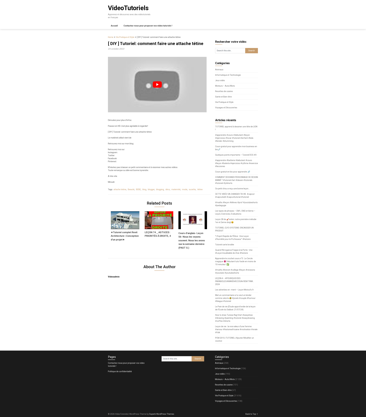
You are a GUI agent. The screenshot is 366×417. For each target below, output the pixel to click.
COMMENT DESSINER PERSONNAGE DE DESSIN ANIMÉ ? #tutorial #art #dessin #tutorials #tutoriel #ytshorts (236, 180)
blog (144, 189)
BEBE (138, 189)
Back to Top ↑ (251, 414)
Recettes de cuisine (224, 91)
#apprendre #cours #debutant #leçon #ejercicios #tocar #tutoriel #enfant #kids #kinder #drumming (234, 138)
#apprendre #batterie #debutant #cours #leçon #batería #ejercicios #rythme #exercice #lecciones (236, 163)
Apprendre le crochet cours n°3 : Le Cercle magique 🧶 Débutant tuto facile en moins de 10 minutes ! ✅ (235, 261)
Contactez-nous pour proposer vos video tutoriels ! (148, 26)
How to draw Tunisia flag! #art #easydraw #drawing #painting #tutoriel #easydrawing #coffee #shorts (235, 318)
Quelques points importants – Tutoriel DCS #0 (235, 155)
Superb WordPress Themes (161, 414)
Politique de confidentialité (120, 371)
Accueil (114, 26)
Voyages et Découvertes (226, 107)
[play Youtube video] (157, 84)
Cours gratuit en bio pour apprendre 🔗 (232, 172)
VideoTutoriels (128, 8)
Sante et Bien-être (223, 97)
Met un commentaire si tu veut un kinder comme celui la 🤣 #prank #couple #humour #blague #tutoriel (235, 298)
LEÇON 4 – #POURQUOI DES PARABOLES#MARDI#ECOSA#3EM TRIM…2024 (234, 281)
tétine (200, 189)
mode (184, 189)
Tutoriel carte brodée (224, 244)
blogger (151, 189)
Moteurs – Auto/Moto (225, 86)
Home (110, 37)
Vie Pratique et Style (125, 37)
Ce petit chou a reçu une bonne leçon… (232, 188)
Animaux (219, 69)
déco (167, 189)
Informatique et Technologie (228, 75)
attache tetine (120, 189)
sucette (192, 189)
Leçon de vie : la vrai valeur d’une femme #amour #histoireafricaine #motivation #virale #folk (236, 329)
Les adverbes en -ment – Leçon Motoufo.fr (234, 290)
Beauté (131, 189)
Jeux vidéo (220, 80)
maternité (175, 189)
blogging (160, 189)
